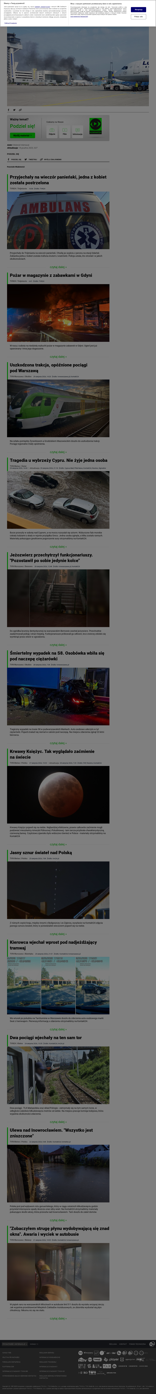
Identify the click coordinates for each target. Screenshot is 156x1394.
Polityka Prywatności (11, 23)
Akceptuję (138, 9)
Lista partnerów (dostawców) (79, 16)
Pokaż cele (138, 17)
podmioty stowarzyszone (42, 6)
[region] (78, 13)
